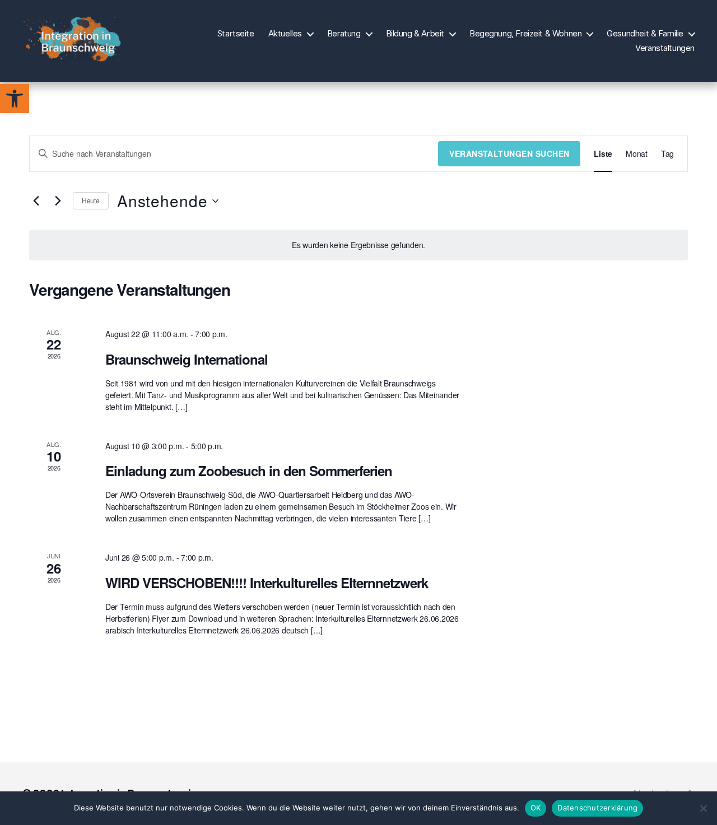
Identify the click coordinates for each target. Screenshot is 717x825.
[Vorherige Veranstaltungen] (36, 201)
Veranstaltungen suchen (509, 153)
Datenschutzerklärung (597, 807)
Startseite (235, 34)
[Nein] (703, 808)
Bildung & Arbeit (415, 34)
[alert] (358, 245)
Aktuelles (285, 34)
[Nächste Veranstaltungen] (57, 201)
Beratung (344, 34)
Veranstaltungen (665, 48)
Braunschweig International (186, 359)
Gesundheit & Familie (645, 34)
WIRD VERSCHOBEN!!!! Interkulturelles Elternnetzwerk (266, 582)
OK (535, 807)
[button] (14, 98)
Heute (91, 200)
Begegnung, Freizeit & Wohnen (525, 34)
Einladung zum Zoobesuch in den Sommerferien (248, 470)
